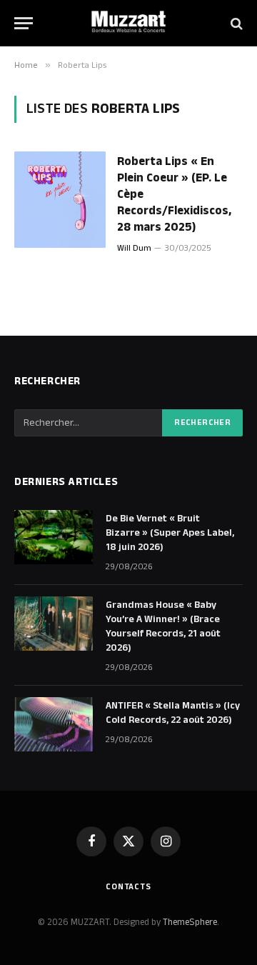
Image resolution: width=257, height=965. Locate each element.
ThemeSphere (190, 922)
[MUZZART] (128, 23)
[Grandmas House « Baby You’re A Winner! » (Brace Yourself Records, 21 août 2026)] (53, 623)
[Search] (235, 23)
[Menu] (23, 23)
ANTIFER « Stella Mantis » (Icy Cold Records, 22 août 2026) (173, 713)
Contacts (128, 887)
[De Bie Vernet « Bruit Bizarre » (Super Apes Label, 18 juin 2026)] (53, 537)
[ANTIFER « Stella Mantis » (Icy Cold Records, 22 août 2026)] (53, 724)
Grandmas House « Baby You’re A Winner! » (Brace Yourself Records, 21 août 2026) (163, 626)
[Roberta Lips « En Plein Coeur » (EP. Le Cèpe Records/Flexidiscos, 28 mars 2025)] (60, 199)
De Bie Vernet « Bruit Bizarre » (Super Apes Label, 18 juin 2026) (170, 532)
